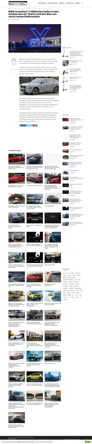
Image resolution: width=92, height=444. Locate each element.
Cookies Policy (41, 442)
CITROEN (74, 275)
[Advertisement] (39, 137)
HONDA (70, 282)
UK (69, 297)
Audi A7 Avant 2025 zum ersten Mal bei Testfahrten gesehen (34, 285)
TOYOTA (65, 297)
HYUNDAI (71, 187)
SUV (73, 295)
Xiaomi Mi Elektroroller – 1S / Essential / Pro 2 (76, 78)
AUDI (68, 273)
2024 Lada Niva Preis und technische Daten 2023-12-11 (34, 323)
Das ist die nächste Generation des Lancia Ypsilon (14, 226)
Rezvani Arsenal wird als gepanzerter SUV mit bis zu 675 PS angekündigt (52, 168)
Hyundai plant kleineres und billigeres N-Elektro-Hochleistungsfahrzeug (52, 324)
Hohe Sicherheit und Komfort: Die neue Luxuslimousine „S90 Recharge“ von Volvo (35, 168)
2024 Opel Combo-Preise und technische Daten (53, 304)
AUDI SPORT (77, 273)
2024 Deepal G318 (49, 206)
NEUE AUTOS (65, 290)
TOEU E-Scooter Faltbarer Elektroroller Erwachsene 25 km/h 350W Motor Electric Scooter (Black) (76, 87)
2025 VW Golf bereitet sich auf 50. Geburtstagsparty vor (34, 245)
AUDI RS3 (72, 273)
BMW (13, 19)
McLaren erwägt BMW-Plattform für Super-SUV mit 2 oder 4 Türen (16, 168)
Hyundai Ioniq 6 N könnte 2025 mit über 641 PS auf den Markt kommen (16, 426)
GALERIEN (65, 282)
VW (80, 297)
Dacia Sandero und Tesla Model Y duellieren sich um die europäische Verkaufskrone (52, 405)
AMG (64, 273)
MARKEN (77, 3)
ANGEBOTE (62, 3)
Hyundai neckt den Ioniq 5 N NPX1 (34, 225)
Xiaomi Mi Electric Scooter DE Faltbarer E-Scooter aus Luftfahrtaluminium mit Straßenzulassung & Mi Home (76, 53)
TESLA (80, 295)
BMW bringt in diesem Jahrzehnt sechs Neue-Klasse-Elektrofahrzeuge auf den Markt (52, 187)
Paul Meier (13, 63)
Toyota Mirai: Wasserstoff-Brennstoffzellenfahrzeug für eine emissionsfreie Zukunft (52, 385)
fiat (75, 279)
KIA (70, 226)
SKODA (64, 295)
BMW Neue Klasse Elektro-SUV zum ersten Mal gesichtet (35, 403)
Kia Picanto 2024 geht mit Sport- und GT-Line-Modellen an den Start (16, 266)
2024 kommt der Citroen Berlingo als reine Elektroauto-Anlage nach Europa (16, 305)
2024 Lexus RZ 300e (50, 265)
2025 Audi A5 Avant (50, 363)
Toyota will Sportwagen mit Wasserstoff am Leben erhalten (15, 385)
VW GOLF (65, 299)
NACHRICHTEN (42, 3)
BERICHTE (65, 275)
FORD (79, 279)
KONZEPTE (65, 288)
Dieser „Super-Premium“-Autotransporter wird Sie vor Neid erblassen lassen (16, 246)
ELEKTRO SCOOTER (52, 3)
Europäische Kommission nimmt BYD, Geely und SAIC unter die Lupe (34, 207)
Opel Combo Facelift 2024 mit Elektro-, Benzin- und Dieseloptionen (35, 305)
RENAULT (78, 293)
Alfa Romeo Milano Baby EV (34, 185)
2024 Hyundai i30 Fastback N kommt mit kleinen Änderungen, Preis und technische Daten (16, 324)
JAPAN (75, 286)
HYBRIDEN (72, 284)
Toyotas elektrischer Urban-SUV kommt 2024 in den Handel (34, 365)
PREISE (73, 293)
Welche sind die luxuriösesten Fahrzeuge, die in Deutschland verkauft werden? (16, 365)
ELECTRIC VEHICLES (71, 277)
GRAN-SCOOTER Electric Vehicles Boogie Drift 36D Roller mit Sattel (75, 70)
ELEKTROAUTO (70, 3)
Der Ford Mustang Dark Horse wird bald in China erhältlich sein (16, 285)
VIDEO (77, 297)
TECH (76, 295)
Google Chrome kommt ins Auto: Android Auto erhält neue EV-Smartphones (52, 226)
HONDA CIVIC (76, 282)
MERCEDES (71, 288)
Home (9, 8)
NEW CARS (72, 290)
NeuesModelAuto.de (12, 438)
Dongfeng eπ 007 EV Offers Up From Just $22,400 (16, 206)
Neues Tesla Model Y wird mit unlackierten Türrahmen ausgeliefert (16, 344)
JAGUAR (70, 286)
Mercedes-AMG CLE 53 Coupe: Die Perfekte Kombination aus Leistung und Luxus (52, 345)
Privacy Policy (50, 442)
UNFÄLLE (72, 297)
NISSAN (77, 290)
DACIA (78, 275)
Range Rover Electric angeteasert (50, 284)
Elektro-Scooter (72, 57)
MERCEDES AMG (78, 288)
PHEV (64, 293)
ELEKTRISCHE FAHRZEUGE (68, 279)
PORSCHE (69, 293)
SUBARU (69, 295)
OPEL (81, 290)
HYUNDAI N (65, 286)
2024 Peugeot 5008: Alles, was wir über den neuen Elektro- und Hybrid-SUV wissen (52, 246)
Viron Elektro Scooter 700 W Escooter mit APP (76, 61)
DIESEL (64, 277)
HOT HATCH (65, 284)
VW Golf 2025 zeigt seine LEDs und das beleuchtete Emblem (35, 265)
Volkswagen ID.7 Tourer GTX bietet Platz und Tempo (15, 186)
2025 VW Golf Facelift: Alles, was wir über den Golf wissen (34, 384)
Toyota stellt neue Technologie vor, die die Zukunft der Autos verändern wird (34, 345)
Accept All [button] (88, 441)
